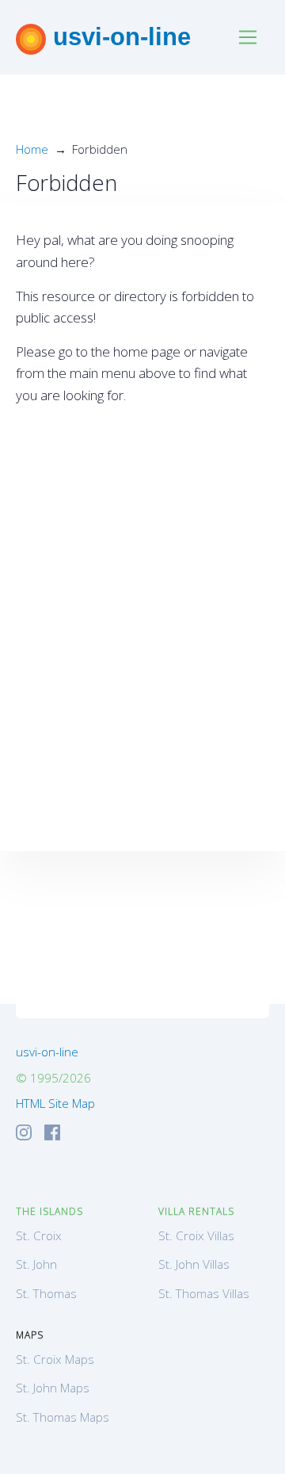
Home (32, 149)
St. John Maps (52, 1388)
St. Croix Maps (55, 1359)
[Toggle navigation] (248, 37)
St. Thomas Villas (203, 1293)
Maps (30, 1335)
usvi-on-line (118, 36)
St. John (36, 1264)
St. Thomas (46, 1293)
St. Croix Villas (196, 1235)
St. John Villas (194, 1264)
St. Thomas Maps (62, 1417)
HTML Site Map (55, 1103)
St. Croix (39, 1235)
